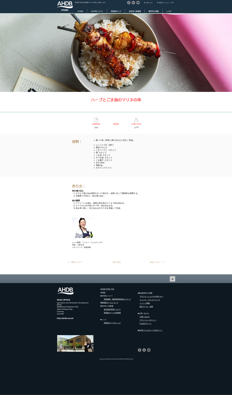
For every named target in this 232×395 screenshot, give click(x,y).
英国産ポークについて (109, 303)
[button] (97, 11)
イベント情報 (145, 303)
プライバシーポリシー (148, 320)
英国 (105, 313)
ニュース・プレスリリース (150, 300)
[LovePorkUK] (133, 2)
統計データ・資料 (146, 307)
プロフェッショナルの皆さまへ (151, 296)
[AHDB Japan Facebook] (128, 2)
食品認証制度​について (112, 309)
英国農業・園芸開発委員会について (117, 299)
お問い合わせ (145, 317)
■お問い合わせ (143, 313)
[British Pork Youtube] (138, 2)
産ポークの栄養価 (114, 313)
